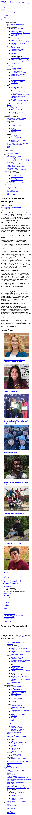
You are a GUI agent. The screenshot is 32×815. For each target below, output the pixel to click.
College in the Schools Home (18, 792)
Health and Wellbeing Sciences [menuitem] (19, 30)
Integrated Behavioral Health (18, 698)
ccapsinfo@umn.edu (9, 597)
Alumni (6, 612)
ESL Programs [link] (7, 155)
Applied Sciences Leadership (18, 691)
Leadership (13, 745)
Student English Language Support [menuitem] (16, 166)
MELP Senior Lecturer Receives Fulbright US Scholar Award (14, 360)
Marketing (13, 746)
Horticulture (14, 697)
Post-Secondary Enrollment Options (16, 801)
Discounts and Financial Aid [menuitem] (14, 144)
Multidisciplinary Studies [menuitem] (17, 36)
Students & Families (16, 794)
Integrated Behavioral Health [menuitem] (18, 80)
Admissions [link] (10, 106)
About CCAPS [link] (8, 184)
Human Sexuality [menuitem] (15, 93)
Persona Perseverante (11, 391)
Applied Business (15, 666)
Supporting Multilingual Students (15, 782)
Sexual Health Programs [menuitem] (17, 112)
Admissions (10, 644)
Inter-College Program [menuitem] (16, 34)
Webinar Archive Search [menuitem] (17, 137)
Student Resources (12, 783)
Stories (9, 683)
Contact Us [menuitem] (10, 193)
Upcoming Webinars (16, 754)
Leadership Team (11, 808)
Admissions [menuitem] (10, 25)
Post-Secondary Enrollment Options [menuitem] (16, 183)
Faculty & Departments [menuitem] (17, 180)
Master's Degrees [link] (11, 69)
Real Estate (13, 663)
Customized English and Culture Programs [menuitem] (18, 169)
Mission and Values (12, 805)
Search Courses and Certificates (15, 738)
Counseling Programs (16, 727)
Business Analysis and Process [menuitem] (18, 124)
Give (5, 17)
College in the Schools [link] (13, 172)
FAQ (8, 764)
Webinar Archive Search (17, 755)
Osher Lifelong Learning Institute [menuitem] (16, 152)
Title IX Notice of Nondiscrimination (13, 615)
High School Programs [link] (10, 171)
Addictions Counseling (16, 689)
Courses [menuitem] (9, 105)
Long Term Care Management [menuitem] (18, 43)
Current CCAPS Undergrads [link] (14, 56)
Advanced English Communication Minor (18, 777)
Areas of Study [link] (11, 121)
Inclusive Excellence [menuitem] (12, 191)
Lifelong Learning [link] (8, 150)
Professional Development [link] (11, 116)
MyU (5, 7)
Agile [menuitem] (12, 122)
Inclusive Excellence (9, 614)
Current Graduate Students (14, 732)
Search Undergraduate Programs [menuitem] (15, 24)
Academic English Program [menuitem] (14, 158)
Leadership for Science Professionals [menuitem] (20, 94)
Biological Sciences (16, 694)
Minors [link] (9, 37)
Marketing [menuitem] (13, 128)
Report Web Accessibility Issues (21, 636)
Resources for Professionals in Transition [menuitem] (17, 143)
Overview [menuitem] (9, 185)
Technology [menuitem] (14, 131)
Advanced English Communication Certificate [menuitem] (19, 160)
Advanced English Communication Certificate (19, 779)
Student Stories (11, 807)
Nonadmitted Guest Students (14, 682)
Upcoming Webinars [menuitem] (16, 136)
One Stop (6, 5)
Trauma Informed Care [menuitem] (16, 103)
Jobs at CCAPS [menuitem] (11, 194)
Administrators (14, 796)
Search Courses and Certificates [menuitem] (15, 119)
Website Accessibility (9, 617)
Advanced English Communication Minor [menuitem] (18, 159)
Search (3, 10)
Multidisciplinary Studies (17, 654)
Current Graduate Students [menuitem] (14, 113)
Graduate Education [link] (9, 66)
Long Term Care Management (18, 661)
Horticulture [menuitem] (14, 78)
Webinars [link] (9, 134)
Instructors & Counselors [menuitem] (17, 177)
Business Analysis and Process (18, 742)
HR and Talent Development (18, 744)
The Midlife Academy (13, 771)
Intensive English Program (14, 774)
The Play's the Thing (11, 452)
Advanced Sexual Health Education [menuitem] (20, 91)
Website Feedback (8, 618)
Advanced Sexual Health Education (20, 710)
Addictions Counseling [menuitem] (16, 71)
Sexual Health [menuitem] (14, 83)
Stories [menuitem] (9, 65)
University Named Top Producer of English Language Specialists (15, 422)
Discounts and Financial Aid (14, 763)
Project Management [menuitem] (16, 130)
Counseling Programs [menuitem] (16, 109)
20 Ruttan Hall (8, 586)
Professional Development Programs (16, 736)
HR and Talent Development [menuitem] (18, 125)
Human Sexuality (15, 711)
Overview (9, 804)
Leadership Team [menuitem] (11, 190)
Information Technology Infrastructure (20, 651)
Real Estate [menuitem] (13, 44)
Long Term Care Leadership (18, 699)
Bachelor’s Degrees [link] (12, 27)
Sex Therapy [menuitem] (14, 84)
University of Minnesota (16, 633)
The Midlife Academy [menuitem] (13, 153)
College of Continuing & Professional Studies (12, 13)
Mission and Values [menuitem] (12, 187)
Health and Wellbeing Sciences (19, 648)
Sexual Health (14, 701)
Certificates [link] (10, 46)
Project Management (16, 748)
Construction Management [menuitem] (17, 28)
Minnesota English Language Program (11, 207)
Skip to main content (6, 1)
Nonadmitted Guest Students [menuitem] (14, 63)
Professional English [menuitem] (12, 168)
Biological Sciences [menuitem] (16, 75)
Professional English (12, 786)
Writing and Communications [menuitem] (18, 133)
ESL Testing (10, 780)
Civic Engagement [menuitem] (15, 77)
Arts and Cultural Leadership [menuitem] (18, 74)
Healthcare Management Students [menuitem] (19, 59)
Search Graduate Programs (14, 686)
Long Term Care (15, 672)
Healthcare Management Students (19, 677)
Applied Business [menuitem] (15, 47)
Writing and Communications (18, 751)
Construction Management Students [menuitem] (20, 58)
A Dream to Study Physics (12, 543)
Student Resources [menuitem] (12, 165)
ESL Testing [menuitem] (10, 162)
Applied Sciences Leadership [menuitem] (18, 72)
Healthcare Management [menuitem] (17, 31)
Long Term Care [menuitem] (15, 53)
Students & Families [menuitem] (16, 175)
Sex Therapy (14, 702)
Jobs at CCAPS (11, 813)
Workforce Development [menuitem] (10, 149)
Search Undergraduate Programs (15, 642)
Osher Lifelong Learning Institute (16, 770)
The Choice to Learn (11, 573)
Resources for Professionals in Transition (17, 761)
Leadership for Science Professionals (20, 713)
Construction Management (17, 647)
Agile (12, 741)
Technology (14, 749)
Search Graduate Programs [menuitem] (14, 68)
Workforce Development (10, 767)
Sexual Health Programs (17, 730)
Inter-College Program (16, 652)
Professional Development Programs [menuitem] (16, 118)
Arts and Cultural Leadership (18, 692)
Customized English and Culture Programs (18, 788)
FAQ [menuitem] (8, 146)
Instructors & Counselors (17, 795)
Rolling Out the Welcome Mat (14, 513)
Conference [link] (10, 138)
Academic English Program (14, 776)
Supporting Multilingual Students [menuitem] (15, 163)
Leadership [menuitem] (13, 127)
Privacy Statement (9, 636)
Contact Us (10, 811)
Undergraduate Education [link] (10, 22)
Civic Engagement (15, 695)
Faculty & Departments (17, 798)
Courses (9, 723)
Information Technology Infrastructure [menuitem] (20, 33)
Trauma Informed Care (16, 722)
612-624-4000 (7, 594)
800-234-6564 (7, 595)
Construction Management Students (20, 676)
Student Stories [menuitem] (11, 188)
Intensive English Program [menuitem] (14, 156)
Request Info (7, 15)
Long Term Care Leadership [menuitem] (18, 81)
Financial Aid (7, 611)
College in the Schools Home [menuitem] (18, 174)
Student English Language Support (16, 785)
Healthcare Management (17, 649)
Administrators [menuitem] (14, 178)
